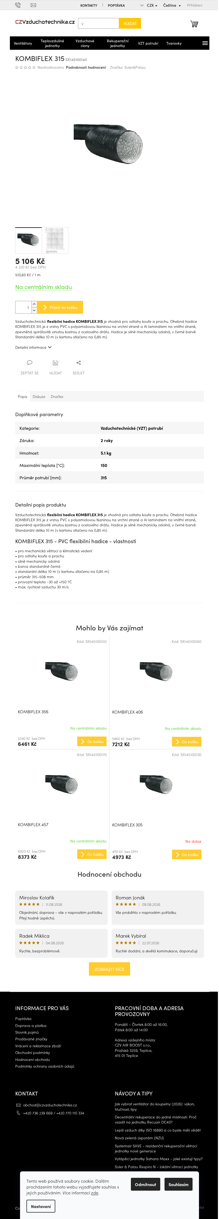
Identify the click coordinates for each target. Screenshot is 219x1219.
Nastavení (39, 1206)
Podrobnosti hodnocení (84, 67)
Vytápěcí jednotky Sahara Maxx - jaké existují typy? (157, 1158)
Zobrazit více (108, 969)
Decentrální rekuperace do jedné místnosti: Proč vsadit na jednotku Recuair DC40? (154, 1119)
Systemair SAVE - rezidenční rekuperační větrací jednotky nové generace (154, 1148)
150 (102, 465)
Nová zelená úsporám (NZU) (137, 1137)
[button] (60, 741)
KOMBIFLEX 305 (125, 824)
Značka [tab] (55, 396)
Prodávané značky (29, 1038)
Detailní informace (28, 347)
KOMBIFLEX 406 (125, 712)
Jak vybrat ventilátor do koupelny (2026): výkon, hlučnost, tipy (153, 1106)
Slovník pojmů (25, 1032)
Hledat (128, 23)
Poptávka (114, 5)
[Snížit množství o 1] (32, 310)
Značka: (125, 67)
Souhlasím (177, 1184)
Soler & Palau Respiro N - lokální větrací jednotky (154, 1166)
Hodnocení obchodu (108, 874)
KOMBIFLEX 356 (31, 711)
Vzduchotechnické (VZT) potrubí (130, 428)
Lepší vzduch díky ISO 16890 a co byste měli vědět (156, 1130)
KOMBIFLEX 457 (31, 824)
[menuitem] (21, 43)
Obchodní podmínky (30, 1052)
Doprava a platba (28, 1025)
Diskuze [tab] (36, 396)
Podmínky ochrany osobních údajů (42, 1066)
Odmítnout (143, 1184)
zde (92, 1192)
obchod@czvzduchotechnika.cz (48, 1104)
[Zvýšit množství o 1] (32, 304)
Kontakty (86, 5)
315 (102, 477)
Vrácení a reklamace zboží (36, 1045)
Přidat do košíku (61, 307)
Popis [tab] (20, 396)
